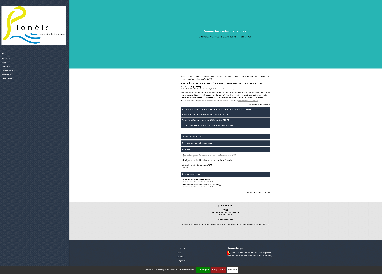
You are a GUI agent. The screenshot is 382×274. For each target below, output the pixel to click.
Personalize (232, 270)
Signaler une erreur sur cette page (258, 192)
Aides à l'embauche (235, 76)
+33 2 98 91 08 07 (225, 215)
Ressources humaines (214, 76)
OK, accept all (203, 270)
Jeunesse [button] (5, 74)
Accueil (203, 37)
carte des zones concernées (248, 101)
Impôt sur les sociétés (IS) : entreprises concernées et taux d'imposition (208, 160)
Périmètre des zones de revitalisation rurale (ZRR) (202, 184)
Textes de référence (191, 136)
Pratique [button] (5, 66)
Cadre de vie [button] (6, 78)
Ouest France (181, 257)
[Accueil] (34, 25)
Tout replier (254, 104)
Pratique (214, 37)
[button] (34, 54)
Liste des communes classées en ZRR (198, 179)
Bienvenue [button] (5, 58)
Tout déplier (265, 104)
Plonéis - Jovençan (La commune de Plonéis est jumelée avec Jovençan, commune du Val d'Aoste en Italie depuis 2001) (249, 254)
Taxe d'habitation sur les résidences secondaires (208, 125)
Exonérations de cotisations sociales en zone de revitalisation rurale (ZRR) (209, 155)
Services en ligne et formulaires (197, 143)
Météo (179, 253)
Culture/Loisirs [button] (7, 70)
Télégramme (181, 261)
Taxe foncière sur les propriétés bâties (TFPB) (206, 120)
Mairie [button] (4, 62)
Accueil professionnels (191, 76)
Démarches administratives (236, 37)
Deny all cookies (219, 270)
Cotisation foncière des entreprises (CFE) (204, 115)
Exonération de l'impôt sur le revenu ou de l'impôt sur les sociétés (217, 109)
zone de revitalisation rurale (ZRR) (234, 92)
